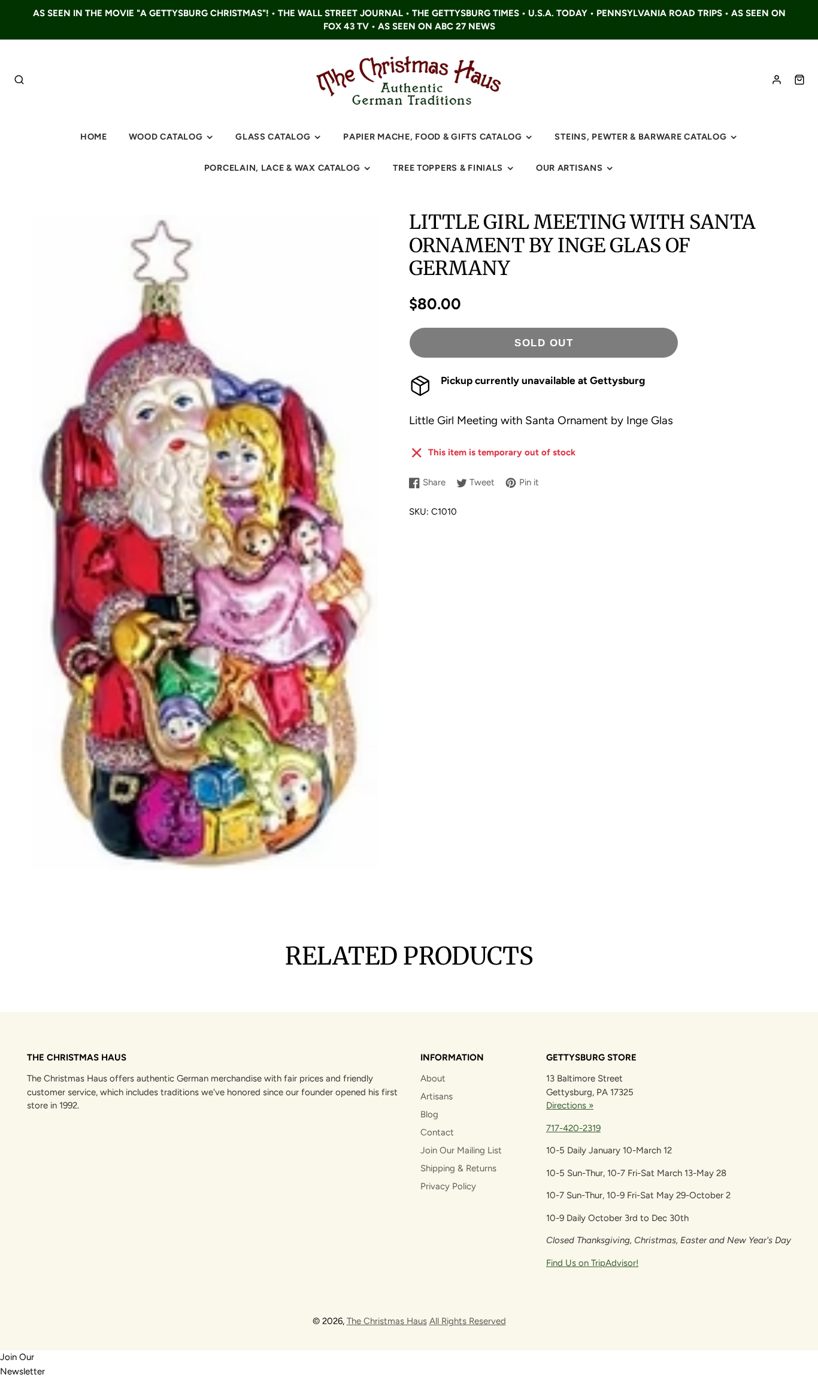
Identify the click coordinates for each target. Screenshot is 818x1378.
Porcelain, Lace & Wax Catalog (282, 167)
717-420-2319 (573, 1128)
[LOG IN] (776, 79)
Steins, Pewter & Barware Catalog (640, 136)
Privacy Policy (448, 1186)
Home (93, 136)
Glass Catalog (272, 136)
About (433, 1078)
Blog (429, 1114)
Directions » (569, 1105)
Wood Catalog (166, 136)
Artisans (436, 1096)
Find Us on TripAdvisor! (592, 1263)
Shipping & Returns (458, 1168)
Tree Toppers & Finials (448, 167)
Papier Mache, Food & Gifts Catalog (432, 136)
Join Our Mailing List (461, 1150)
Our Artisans (569, 167)
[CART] (799, 79)
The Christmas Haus (387, 1321)
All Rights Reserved (467, 1321)
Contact (437, 1132)
